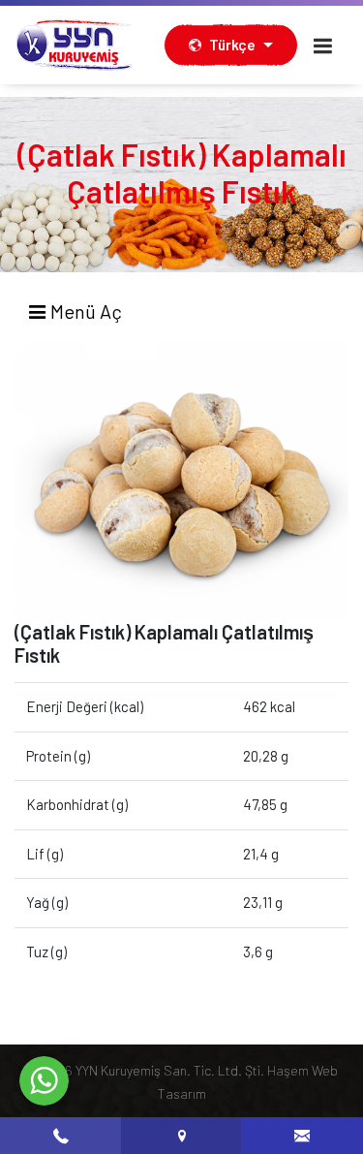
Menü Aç (84, 311)
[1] (323, 45)
